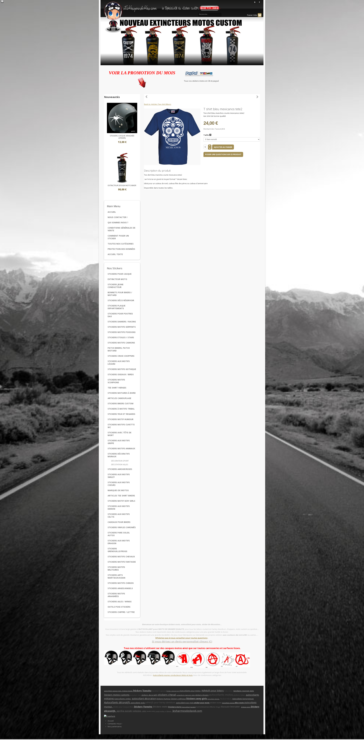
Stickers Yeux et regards (121, 414)
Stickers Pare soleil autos (119, 534)
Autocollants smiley (122, 698)
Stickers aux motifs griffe (119, 442)
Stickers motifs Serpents (122, 327)
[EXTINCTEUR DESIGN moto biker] (122, 167)
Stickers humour (163, 698)
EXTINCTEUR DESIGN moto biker (122, 185)
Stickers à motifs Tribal (121, 408)
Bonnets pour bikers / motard (120, 293)
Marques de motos (118, 490)
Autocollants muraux (228, 703)
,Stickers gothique (178, 698)
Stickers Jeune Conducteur (115, 285)
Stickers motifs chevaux (121, 556)
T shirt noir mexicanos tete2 (257, 96)
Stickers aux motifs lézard (119, 362)
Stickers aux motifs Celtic (119, 515)
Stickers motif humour (120, 419)
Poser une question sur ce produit (223, 154)
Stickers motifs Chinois (121, 583)
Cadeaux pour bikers (119, 522)
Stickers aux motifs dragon (119, 542)
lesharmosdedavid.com (187, 711)
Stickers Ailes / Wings (120, 601)
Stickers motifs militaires (116, 568)
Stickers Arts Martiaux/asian (116, 576)
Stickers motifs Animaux (121, 448)
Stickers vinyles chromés (122, 527)
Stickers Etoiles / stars (121, 337)
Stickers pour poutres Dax (120, 315)
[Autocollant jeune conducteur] (190, 659)
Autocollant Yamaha (189, 707)
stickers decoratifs (149, 695)
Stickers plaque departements (116, 307)
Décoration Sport (120, 460)
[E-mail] (2, 1)
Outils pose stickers (119, 606)
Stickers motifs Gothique (122, 369)
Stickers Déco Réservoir (121, 300)
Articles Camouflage (119, 398)
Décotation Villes (119, 464)
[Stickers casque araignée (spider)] (122, 117)
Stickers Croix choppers (121, 356)
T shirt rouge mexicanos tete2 (146, 96)
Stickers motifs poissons (122, 332)
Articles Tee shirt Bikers (121, 495)
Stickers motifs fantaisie (122, 561)
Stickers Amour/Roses (120, 469)
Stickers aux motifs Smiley (119, 475)
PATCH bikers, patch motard (119, 349)
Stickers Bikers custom (120, 403)
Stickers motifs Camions (121, 342)
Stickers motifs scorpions (116, 381)
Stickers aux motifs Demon (119, 507)
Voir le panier (260, 15)
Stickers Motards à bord (122, 393)
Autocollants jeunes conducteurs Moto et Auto (173, 675)
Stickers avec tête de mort (119, 434)
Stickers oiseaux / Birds (121, 374)
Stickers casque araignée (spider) (122, 137)
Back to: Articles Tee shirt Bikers (157, 104)
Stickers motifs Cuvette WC (121, 426)
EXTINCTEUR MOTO (117, 279)
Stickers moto (175, 707)
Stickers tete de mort (173, 691)
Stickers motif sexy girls (121, 501)
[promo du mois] (142, 81)
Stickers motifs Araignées (116, 595)
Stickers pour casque (120, 274)
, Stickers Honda (127, 691)
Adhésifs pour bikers (212, 690)
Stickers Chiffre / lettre (121, 612)
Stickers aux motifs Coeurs (119, 483)
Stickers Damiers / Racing (122, 321)
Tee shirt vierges (117, 387)
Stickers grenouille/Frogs (117, 550)
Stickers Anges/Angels (120, 588)
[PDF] (258, 108)
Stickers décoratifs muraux (119, 455)
